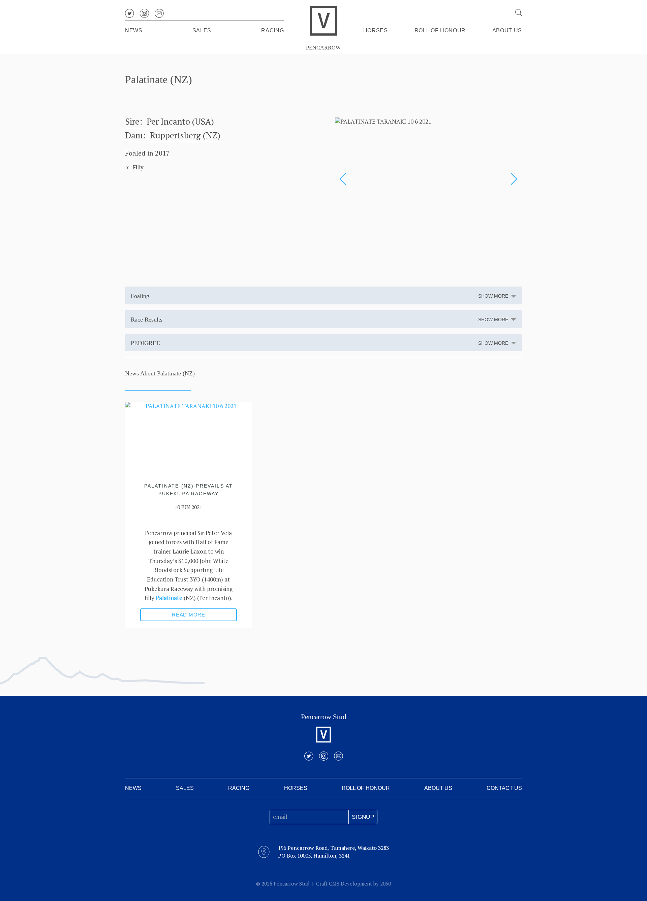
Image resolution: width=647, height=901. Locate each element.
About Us (507, 30)
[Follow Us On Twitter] (129, 13)
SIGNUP (363, 817)
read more (188, 615)
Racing (272, 30)
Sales (201, 30)
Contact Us (504, 788)
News (134, 30)
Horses (375, 30)
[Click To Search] (518, 12)
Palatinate (169, 598)
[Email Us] (159, 13)
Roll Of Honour (440, 30)
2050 (385, 883)
